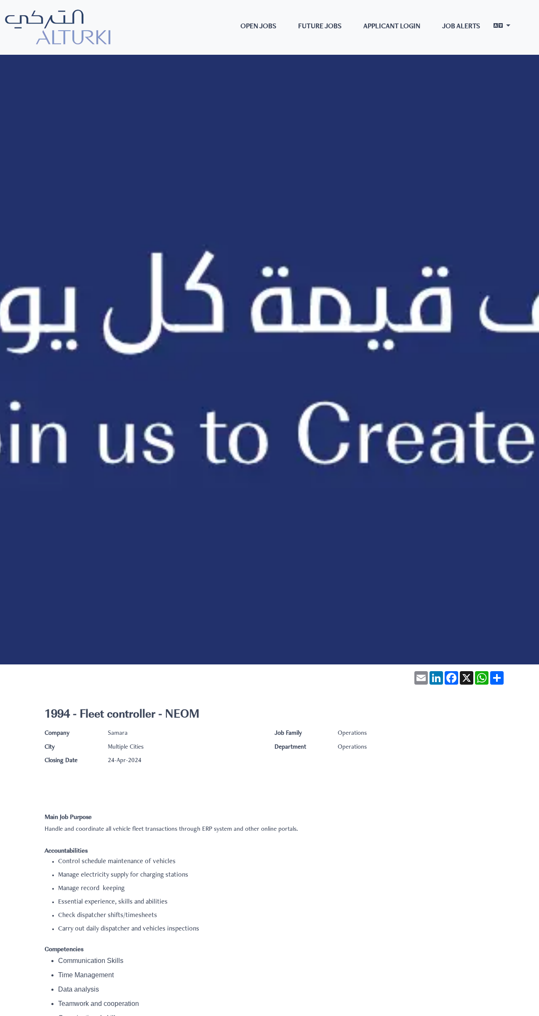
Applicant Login (391, 26)
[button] (502, 27)
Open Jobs (258, 26)
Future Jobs (320, 26)
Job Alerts (461, 26)
